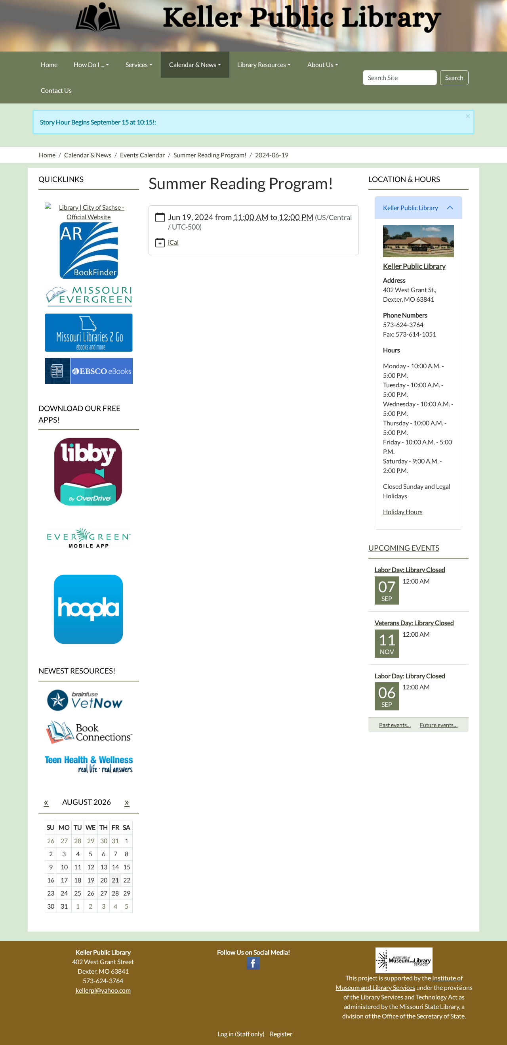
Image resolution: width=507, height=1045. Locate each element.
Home (49, 64)
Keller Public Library (410, 207)
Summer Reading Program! (209, 155)
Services (137, 64)
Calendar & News (192, 64)
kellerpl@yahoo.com (103, 990)
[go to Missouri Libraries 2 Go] (89, 331)
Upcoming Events (403, 547)
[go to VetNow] (89, 699)
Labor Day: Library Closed (410, 569)
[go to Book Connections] (89, 731)
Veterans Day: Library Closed (414, 622)
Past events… (395, 725)
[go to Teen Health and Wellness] (89, 763)
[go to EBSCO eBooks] (89, 369)
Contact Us (56, 90)
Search (454, 77)
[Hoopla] (88, 608)
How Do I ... (89, 64)
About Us (320, 64)
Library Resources (261, 64)
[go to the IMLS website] (404, 960)
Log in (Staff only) (241, 1033)
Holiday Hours (403, 511)
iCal (173, 242)
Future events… (438, 725)
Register (281, 1033)
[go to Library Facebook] (253, 962)
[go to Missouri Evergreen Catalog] (89, 211)
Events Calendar (142, 155)
